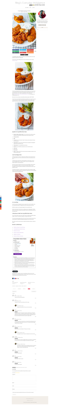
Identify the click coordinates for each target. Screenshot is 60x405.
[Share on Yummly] (0, 204)
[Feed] (39, 25)
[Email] (40, 25)
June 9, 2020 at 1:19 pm (18, 300)
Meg (26, 11)
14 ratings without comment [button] (23, 367)
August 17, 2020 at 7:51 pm (20, 332)
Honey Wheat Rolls (34, 291)
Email (13, 385)
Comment (13, 374)
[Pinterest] (43, 25)
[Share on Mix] (0, 209)
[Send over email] (0, 202)
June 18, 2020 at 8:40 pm (18, 319)
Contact (33, 7)
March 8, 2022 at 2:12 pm (18, 356)
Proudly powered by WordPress (26, 402)
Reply (35, 316)
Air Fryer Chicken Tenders (15, 282)
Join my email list (15, 271)
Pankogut (35, 402)
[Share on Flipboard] (0, 207)
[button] (31, 245)
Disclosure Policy (30, 398)
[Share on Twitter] (0, 199)
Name (13, 382)
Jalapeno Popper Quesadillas (23, 282)
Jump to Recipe (22, 54)
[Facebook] (42, 25)
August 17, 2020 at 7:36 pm (18, 326)
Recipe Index (27, 7)
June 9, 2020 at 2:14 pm (20, 305)
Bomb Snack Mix (14, 291)
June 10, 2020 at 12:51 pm (18, 310)
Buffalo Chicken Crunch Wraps (31, 282)
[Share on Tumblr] (0, 206)
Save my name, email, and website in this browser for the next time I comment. (23, 392)
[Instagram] (45, 25)
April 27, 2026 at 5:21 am (18, 362)
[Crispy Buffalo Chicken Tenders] (24, 48)
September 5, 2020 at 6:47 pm (19, 337)
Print (32, 244)
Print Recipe (26, 54)
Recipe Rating (13, 372)
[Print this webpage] (0, 203)
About (30, 7)
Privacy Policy (30, 400)
